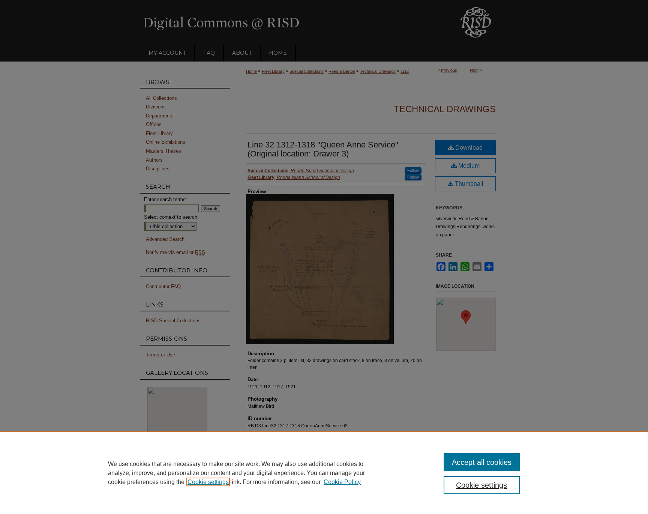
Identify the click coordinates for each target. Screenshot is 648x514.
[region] (324, 472)
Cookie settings (208, 482)
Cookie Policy (342, 482)
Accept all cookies (482, 462)
